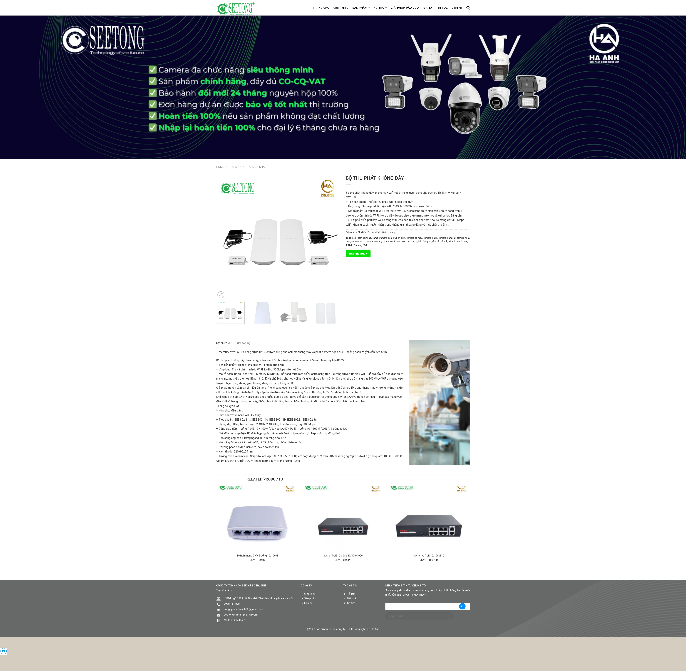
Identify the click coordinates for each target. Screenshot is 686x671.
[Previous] (223, 237)
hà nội (464, 241)
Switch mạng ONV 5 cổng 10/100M (257, 555)
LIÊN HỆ (457, 7)
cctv (398, 241)
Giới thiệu (340, 7)
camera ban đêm (396, 238)
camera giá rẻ (430, 238)
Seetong (358, 245)
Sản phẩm (359, 7)
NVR (350, 245)
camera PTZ (357, 241)
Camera (383, 238)
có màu (405, 241)
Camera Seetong (373, 241)
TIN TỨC (442, 7)
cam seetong (364, 238)
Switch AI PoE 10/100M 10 (428, 555)
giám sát (435, 241)
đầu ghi (426, 241)
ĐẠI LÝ (427, 7)
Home (220, 167)
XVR (365, 245)
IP (346, 245)
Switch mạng (389, 232)
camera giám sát (447, 238)
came (375, 238)
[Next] (333, 237)
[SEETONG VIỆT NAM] (238, 8)
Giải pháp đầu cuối (405, 7)
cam (354, 238)
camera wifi (389, 241)
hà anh (444, 241)
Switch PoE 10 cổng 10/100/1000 (343, 555)
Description (224, 343)
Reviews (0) (243, 343)
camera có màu (414, 238)
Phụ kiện (234, 167)
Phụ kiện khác (255, 167)
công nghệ (415, 241)
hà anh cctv (454, 241)
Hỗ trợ (379, 7)
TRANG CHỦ (321, 7)
